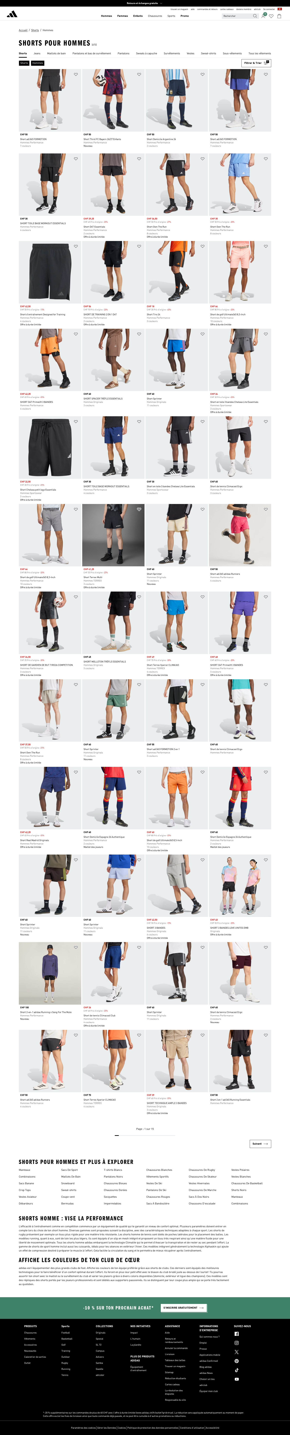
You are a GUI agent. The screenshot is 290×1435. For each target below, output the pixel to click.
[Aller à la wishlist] (271, 16)
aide (193, 9)
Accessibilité (212, 1428)
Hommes (106, 16)
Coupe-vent (68, 1197)
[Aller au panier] (279, 16)
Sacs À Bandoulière (157, 1203)
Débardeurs (26, 1203)
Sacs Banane (26, 1183)
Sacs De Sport (69, 1170)
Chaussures (155, 16)
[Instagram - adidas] (250, 1343)
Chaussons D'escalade (202, 1203)
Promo (185, 16)
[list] (145, 54)
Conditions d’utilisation (192, 1428)
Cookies (122, 1428)
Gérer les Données (106, 1428)
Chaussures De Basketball (247, 1183)
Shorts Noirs (238, 1190)
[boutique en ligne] (12, 14)
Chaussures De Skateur (203, 1177)
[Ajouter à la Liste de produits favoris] (76, 75)
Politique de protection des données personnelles (152, 1428)
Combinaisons (27, 1177)
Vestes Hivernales (199, 1183)
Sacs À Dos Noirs (199, 1197)
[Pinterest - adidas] (250, 1361)
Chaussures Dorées (115, 1190)
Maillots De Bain (71, 1177)
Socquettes (110, 1197)
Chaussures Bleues (115, 1183)
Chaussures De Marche (202, 1190)
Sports (171, 16)
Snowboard (68, 1183)
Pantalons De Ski (156, 1190)
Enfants (138, 16)
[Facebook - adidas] (250, 1334)
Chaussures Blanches (159, 1170)
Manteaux (24, 1170)
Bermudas (67, 1203)
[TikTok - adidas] (250, 1370)
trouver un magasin (179, 9)
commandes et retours (207, 9)
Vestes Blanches (241, 1177)
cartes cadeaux (227, 9)
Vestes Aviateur (28, 1197)
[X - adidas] (250, 1352)
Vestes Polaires (240, 1170)
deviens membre (243, 9)
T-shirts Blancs (113, 1170)
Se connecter (269, 9)
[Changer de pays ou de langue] (279, 9)
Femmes (122, 16)
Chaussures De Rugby (202, 1170)
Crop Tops (25, 1190)
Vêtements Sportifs (157, 1177)
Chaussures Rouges (158, 1197)
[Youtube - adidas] (250, 1379)
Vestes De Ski (154, 1183)
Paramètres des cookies (83, 1428)
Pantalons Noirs (113, 1177)
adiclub (257, 9)
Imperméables (112, 1203)
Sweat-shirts (68, 1190)
